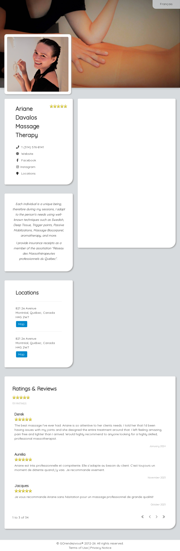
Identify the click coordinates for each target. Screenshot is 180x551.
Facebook (28, 160)
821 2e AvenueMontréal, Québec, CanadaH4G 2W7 (35, 312)
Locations (28, 173)
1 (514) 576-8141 (32, 147)
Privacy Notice (100, 548)
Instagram (27, 167)
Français (166, 4)
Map (21, 324)
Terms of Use (78, 548)
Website (26, 154)
